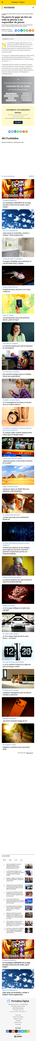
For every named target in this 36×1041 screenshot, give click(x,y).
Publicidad (18, 1020)
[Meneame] (30, 30)
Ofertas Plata (25, 98)
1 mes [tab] (15, 860)
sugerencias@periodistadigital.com (18, 1011)
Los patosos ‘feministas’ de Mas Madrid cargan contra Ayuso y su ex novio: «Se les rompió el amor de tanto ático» (14, 894)
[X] (10, 1031)
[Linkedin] (21, 30)
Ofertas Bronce (26, 100)
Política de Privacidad (18, 1017)
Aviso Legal (18, 1015)
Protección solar (11, 100)
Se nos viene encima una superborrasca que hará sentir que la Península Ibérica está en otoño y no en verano (15, 901)
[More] (33, 30)
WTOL (10, 61)
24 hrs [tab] (4, 860)
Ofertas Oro (25, 95)
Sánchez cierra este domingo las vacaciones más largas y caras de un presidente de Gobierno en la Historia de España (14, 887)
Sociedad (9, 7)
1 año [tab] (21, 860)
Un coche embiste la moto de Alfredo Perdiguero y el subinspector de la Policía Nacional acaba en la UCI (13, 866)
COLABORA (18, 122)
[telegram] (22, 1031)
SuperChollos (25, 93)
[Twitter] (18, 30)
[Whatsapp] (24, 30)
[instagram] (19, 1031)
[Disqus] (18, 779)
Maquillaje (7, 96)
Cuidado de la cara (11, 93)
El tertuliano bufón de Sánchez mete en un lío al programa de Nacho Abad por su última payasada (14, 908)
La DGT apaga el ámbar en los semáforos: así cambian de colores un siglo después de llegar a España (15, 873)
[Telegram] (27, 30)
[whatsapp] (25, 1031)
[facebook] (7, 1031)
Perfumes (11, 98)
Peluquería (15, 96)
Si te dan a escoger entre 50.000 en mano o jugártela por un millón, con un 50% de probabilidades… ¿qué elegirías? (15, 930)
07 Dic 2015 (4, 31)
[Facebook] (16, 30)
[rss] (28, 1031)
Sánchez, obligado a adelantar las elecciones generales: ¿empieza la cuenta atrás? (15, 879)
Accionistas (18, 1024)
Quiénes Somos (18, 1022)
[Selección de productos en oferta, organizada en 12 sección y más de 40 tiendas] (18, 79)
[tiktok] (16, 1031)
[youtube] (13, 1031)
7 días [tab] (10, 860)
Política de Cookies (18, 1018)
